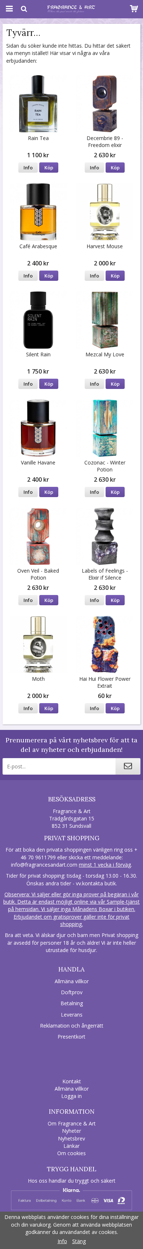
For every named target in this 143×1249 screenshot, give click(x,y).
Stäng (79, 1241)
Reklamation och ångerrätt (71, 1025)
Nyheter (71, 1130)
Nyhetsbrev (71, 1138)
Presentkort (71, 1036)
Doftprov (71, 992)
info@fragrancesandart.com (44, 864)
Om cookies (71, 1153)
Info (28, 167)
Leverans (71, 1014)
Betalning (71, 1003)
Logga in (71, 1095)
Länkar (71, 1145)
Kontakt (71, 1081)
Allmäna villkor (72, 981)
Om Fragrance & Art (72, 1123)
